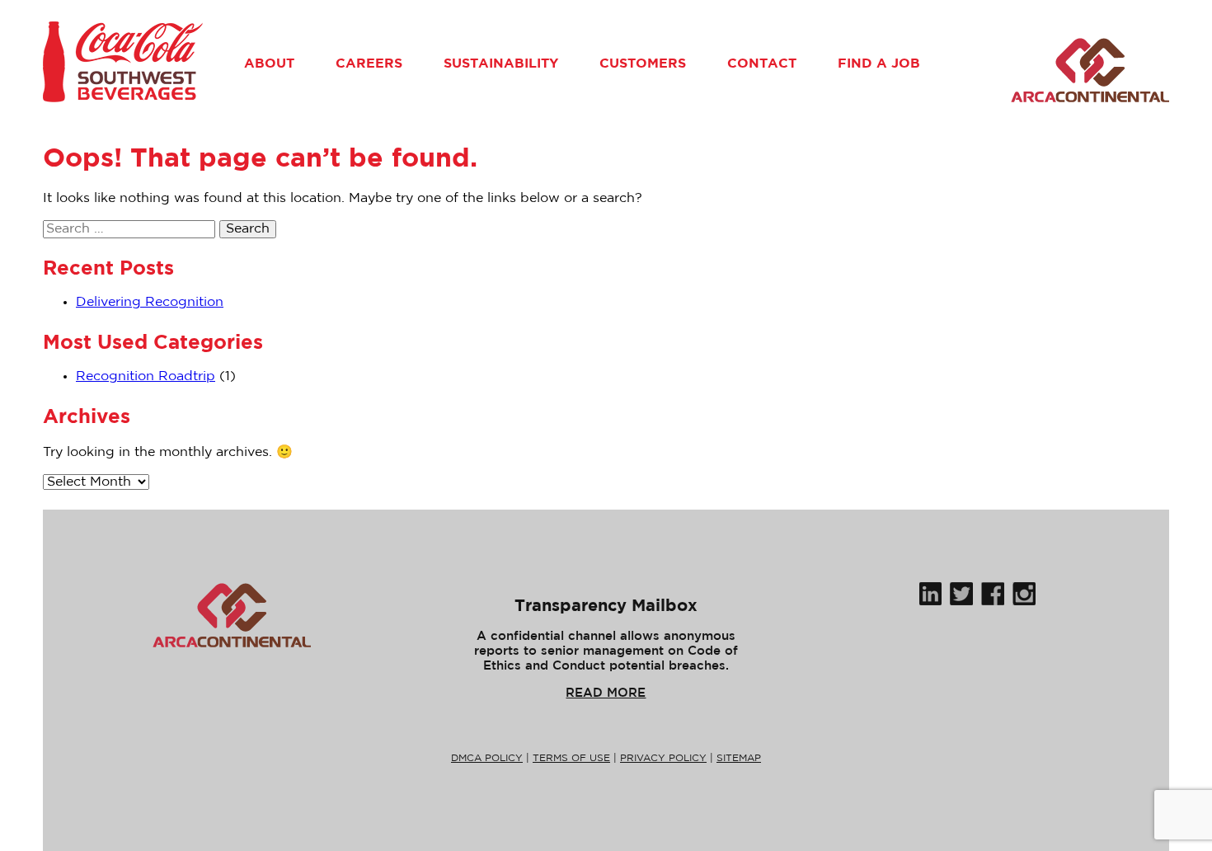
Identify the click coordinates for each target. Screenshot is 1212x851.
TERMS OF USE (571, 758)
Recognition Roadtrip (145, 376)
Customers (642, 62)
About (269, 62)
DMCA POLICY (487, 758)
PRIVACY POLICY (663, 758)
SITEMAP (738, 758)
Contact (761, 62)
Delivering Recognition (149, 302)
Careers (369, 62)
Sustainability (501, 62)
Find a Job (879, 62)
